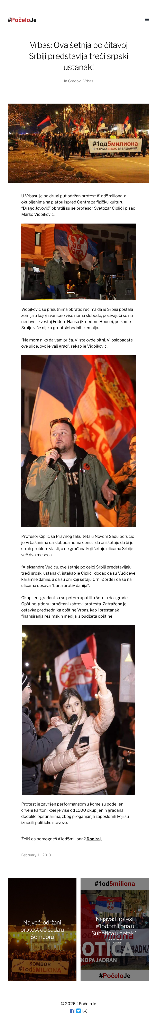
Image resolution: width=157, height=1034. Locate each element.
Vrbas (88, 81)
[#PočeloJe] (22, 19)
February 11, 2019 (36, 855)
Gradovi (75, 81)
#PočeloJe (86, 1003)
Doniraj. (94, 838)
